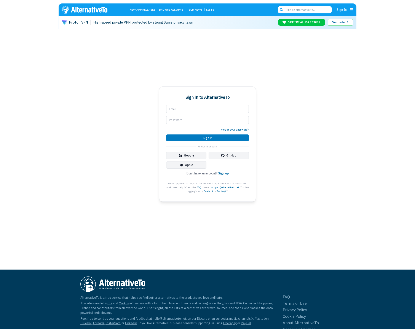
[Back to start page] (91, 10)
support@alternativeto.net (225, 187)
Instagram (112, 323)
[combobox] (305, 9)
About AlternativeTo (301, 322)
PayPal (246, 323)
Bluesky (85, 323)
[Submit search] (281, 9)
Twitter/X (222, 191)
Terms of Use (295, 303)
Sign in (207, 138)
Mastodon (262, 318)
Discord (202, 318)
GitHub (231, 155)
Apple (189, 165)
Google (189, 155)
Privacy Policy (295, 309)
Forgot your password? (235, 129)
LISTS (210, 9)
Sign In (342, 10)
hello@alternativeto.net (169, 318)
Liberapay (230, 323)
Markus (124, 303)
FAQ (198, 187)
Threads (98, 323)
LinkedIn (131, 323)
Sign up (223, 173)
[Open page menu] (351, 10)
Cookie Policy (294, 316)
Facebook (208, 191)
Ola (109, 303)
